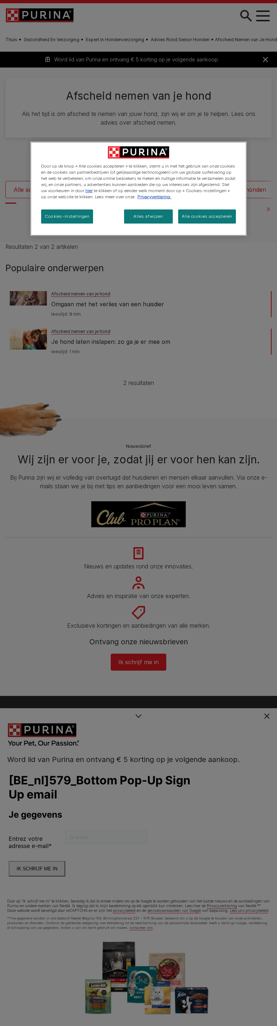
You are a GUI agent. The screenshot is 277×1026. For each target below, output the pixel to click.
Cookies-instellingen (67, 216)
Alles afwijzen (148, 216)
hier (89, 190)
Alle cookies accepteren (207, 216)
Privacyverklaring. (154, 196)
